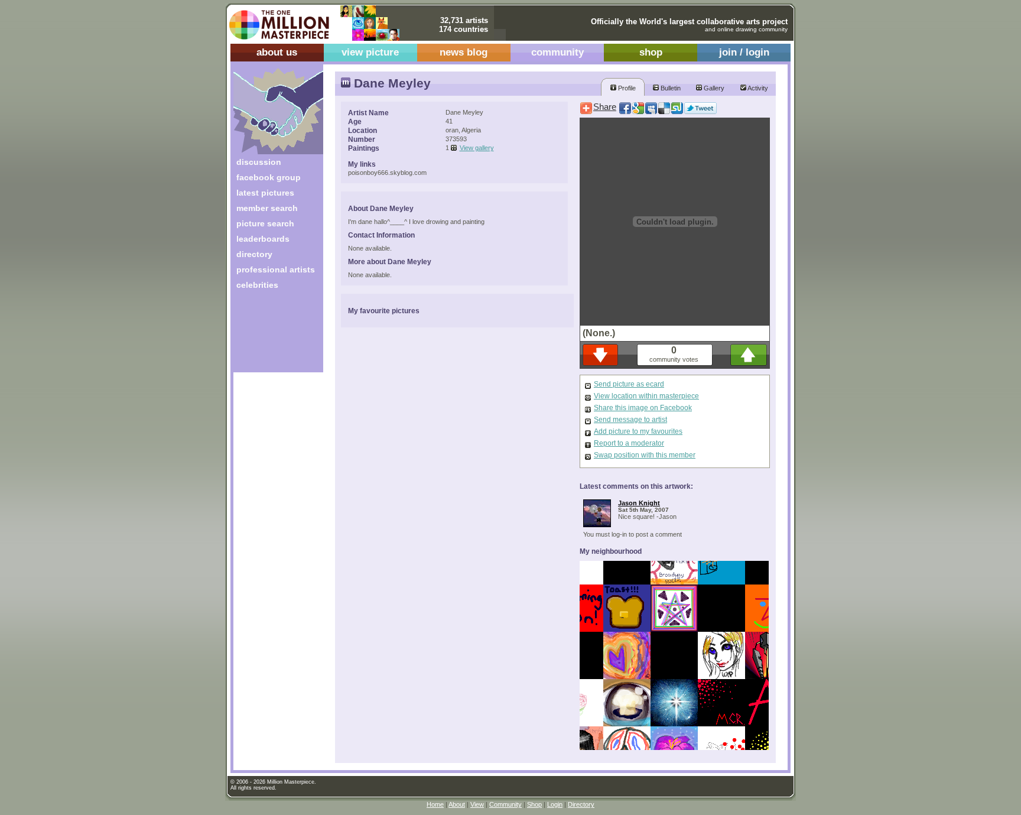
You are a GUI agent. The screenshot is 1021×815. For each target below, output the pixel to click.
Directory (581, 804)
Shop (534, 804)
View (477, 804)
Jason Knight (639, 502)
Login (554, 804)
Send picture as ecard (629, 384)
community (557, 52)
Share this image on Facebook (643, 408)
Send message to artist (630, 419)
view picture (370, 52)
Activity (757, 88)
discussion (258, 162)
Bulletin (670, 88)
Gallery (713, 88)
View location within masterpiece (646, 396)
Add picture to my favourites (638, 431)
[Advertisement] (270, 335)
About (456, 804)
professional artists (275, 269)
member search (267, 208)
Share (604, 107)
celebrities (257, 285)
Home (435, 804)
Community (505, 804)
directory (254, 254)
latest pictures (265, 192)
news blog (463, 52)
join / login (744, 52)
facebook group (268, 177)
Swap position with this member (644, 455)
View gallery (477, 147)
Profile (626, 88)
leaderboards (263, 238)
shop (650, 52)
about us (276, 52)
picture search (265, 223)
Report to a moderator (629, 443)
